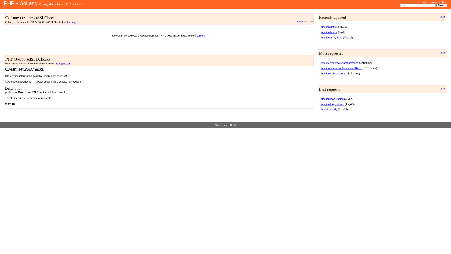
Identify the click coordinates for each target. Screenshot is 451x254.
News (225, 125)
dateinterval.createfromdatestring (339, 62)
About (218, 125)
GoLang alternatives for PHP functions (60, 4)
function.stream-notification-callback (341, 68)
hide (58, 63)
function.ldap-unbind (332, 98)
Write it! (201, 35)
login (425, 2)
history (72, 22)
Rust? (233, 125)
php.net (66, 63)
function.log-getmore (332, 104)
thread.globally (329, 109)
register (434, 2)
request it (302, 21)
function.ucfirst (329, 26)
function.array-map (331, 37)
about (444, 2)
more (442, 16)
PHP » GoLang (20, 3)
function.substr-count (333, 73)
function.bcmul (329, 32)
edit (65, 22)
